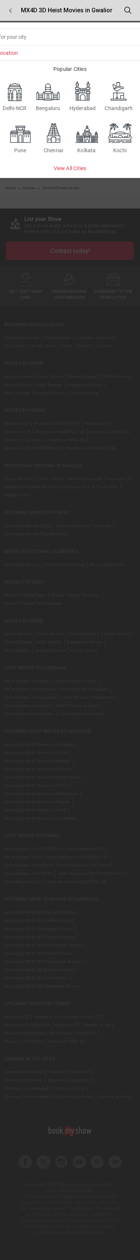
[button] (10, 10)
